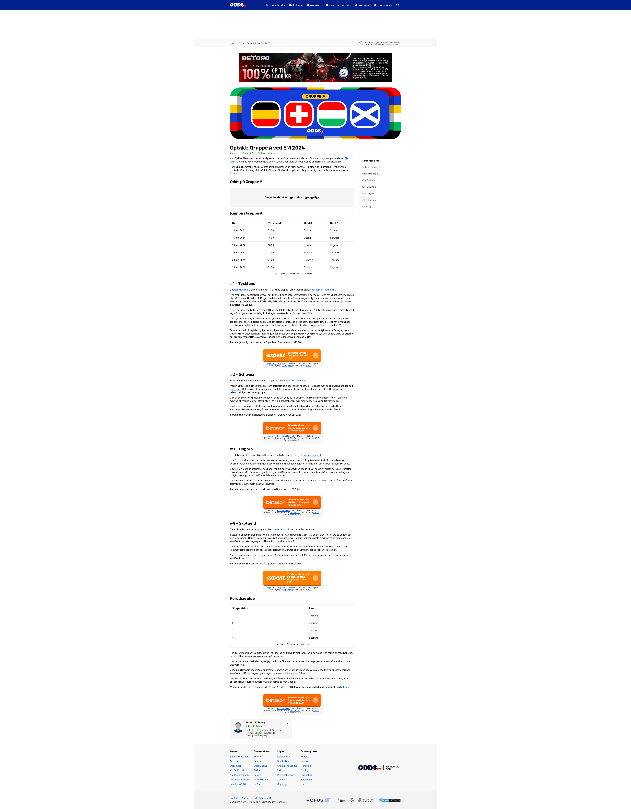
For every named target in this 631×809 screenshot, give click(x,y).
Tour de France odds (240, 779)
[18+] (362, 800)
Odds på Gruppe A (371, 167)
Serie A (281, 779)
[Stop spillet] (341, 800)
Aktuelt (234, 751)
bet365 (257, 784)
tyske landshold (242, 289)
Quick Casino (260, 766)
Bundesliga (283, 761)
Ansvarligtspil (393, 767)
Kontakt (234, 798)
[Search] (397, 5)
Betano (257, 775)
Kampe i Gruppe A (371, 173)
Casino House (261, 779)
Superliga (282, 784)
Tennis (304, 761)
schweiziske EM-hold (295, 380)
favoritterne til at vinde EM (323, 289)
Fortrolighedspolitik (263, 798)
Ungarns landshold (312, 455)
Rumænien (235, 389)
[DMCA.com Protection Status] (390, 800)
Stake (257, 770)
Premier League (285, 775)
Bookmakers (262, 751)
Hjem (232, 43)
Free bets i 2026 (238, 784)
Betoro (257, 756)
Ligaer (281, 751)
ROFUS (309, 365)
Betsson (344, 687)
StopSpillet (287, 365)
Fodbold (305, 756)
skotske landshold (280, 529)
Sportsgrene (309, 751)
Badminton (307, 779)
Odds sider (235, 766)
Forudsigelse (368, 206)
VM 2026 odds (237, 770)
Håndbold (306, 766)
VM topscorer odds (240, 775)
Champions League (287, 766)
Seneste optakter (239, 756)
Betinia (257, 761)
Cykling (304, 770)
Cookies (245, 798)
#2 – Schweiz (369, 186)
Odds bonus (236, 761)
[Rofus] (319, 800)
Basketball (306, 775)
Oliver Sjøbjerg (267, 152)
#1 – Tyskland (369, 180)
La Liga (281, 770)
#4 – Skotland (369, 199)
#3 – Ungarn (368, 193)
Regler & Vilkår (273, 363)
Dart (303, 784)
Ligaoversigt (283, 756)
